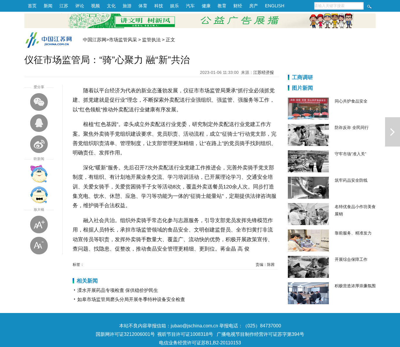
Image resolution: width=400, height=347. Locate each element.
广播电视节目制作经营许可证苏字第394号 (260, 334)
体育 (143, 5)
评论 (79, 5)
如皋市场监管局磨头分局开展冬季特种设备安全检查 (131, 299)
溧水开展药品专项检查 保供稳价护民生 (117, 290)
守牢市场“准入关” (350, 154)
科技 (158, 5)
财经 (237, 5)
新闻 (48, 5)
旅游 (127, 5)
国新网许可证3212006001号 (125, 334)
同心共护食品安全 (351, 101)
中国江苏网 (94, 39)
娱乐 (174, 5)
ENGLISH (274, 5)
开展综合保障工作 (351, 259)
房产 (253, 5)
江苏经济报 (263, 72)
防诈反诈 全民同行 (352, 127)
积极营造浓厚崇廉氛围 (355, 285)
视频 (95, 5)
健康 (206, 5)
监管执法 (151, 39)
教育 (222, 5)
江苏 (63, 5)
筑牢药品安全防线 (351, 180)
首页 (32, 5)
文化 (111, 5)
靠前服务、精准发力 (353, 233)
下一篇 (392, 132)
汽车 (190, 5)
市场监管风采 (123, 39)
